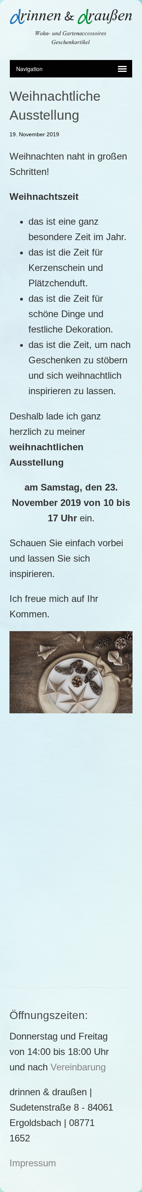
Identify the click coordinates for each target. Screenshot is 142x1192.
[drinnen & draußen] (71, 40)
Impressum (32, 1163)
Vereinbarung (78, 1067)
